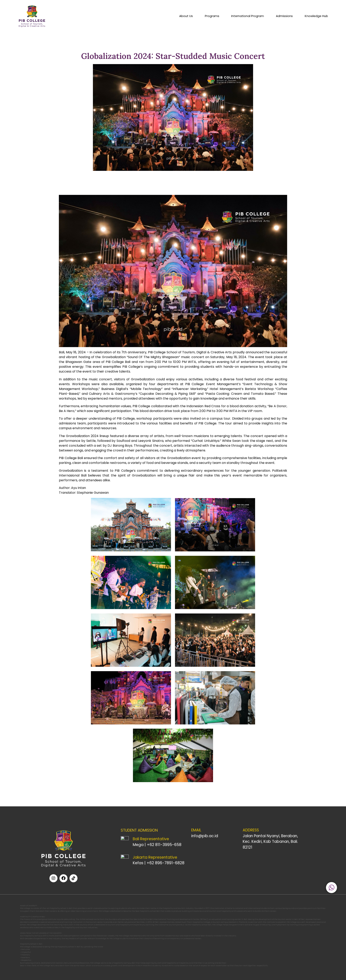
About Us (186, 16)
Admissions (284, 16)
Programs (212, 16)
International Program (247, 16)
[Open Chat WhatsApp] (331, 887)
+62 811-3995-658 (164, 844)
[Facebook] (63, 878)
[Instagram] (53, 878)
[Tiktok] (73, 878)
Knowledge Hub (316, 16)
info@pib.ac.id (204, 836)
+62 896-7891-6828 (165, 863)
